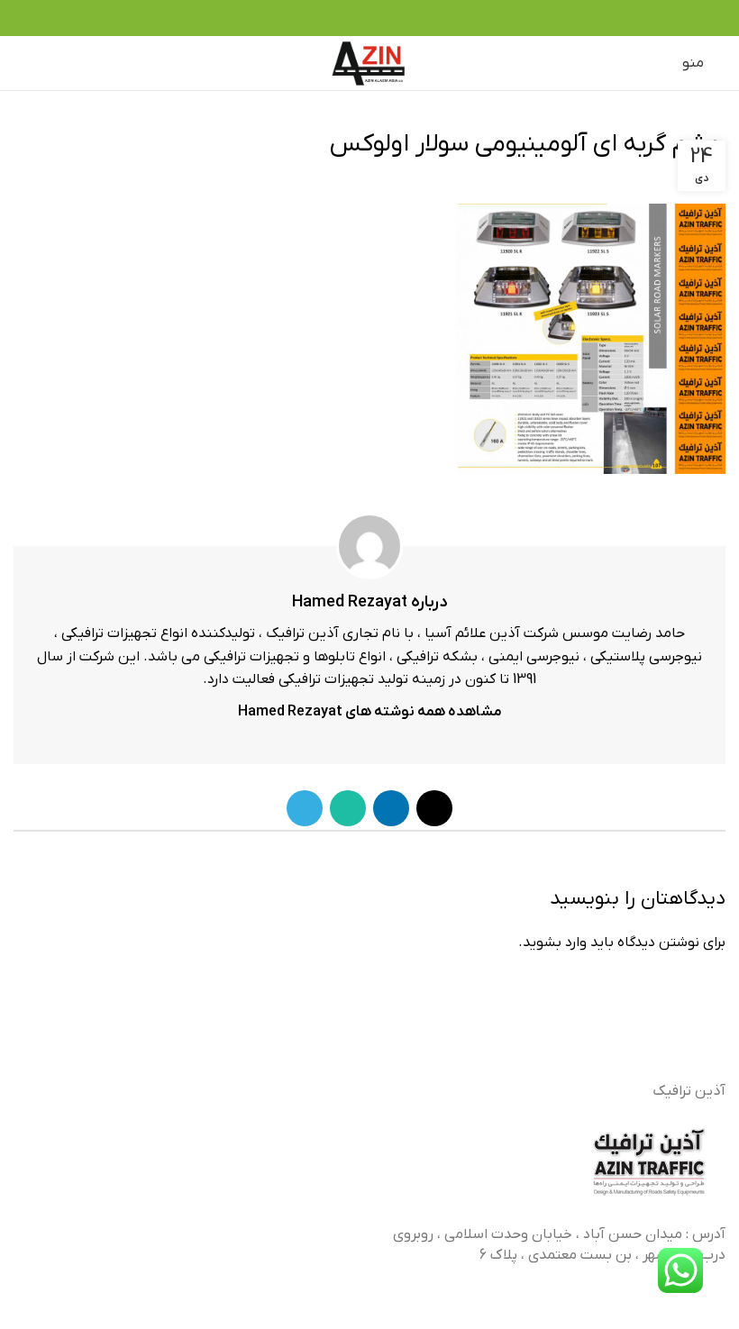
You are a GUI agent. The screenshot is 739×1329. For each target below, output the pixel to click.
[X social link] (400, 18)
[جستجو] (55, 63)
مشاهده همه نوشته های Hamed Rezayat (370, 712)
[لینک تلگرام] (338, 18)
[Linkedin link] (380, 18)
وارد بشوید (555, 942)
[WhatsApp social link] (359, 18)
